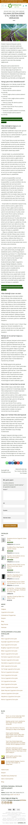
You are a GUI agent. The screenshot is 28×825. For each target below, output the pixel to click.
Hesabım (8, 812)
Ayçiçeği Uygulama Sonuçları (10, 641)
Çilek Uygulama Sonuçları (9, 666)
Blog (2, 621)
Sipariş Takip (10, 818)
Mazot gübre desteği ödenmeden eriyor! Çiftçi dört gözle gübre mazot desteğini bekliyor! (15, 735)
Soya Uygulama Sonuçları (9, 645)
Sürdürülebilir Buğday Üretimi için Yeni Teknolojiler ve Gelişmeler (15, 763)
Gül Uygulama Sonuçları (8, 681)
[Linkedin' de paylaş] (21, 463)
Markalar (3, 627)
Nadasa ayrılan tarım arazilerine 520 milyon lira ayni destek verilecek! (15, 722)
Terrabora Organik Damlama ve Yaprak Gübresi (14, 816)
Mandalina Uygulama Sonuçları (10, 663)
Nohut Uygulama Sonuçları (9, 699)
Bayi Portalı (4, 624)
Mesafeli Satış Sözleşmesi (9, 776)
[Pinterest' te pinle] (18, 463)
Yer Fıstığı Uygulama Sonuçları (10, 669)
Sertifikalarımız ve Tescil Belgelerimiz (14, 819)
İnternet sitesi (7, 517)
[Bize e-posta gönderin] (8, 802)
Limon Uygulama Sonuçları (9, 687)
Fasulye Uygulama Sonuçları (10, 660)
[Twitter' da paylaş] (12, 463)
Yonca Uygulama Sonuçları (9, 678)
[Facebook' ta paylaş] (9, 463)
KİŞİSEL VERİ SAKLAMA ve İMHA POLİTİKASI (14, 820)
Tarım (13, 11)
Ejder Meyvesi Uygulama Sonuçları (12, 690)
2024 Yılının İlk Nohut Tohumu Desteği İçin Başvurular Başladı (15, 728)
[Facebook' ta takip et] (2, 802)
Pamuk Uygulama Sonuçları (10, 672)
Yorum (5, 489)
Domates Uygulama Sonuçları (10, 657)
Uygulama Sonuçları (7, 612)
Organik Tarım (8, 11)
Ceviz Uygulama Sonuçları (9, 675)
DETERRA (23, 800)
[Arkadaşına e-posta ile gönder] (15, 463)
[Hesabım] (23, 5)
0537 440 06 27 (15, 794)
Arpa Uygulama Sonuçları (9, 684)
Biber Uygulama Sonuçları (9, 651)
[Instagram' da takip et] (5, 802)
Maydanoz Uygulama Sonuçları (10, 696)
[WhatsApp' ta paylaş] (7, 463)
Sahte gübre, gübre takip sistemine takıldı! (13, 756)
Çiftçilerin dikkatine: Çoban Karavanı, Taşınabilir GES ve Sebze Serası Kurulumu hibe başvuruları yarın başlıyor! (16, 750)
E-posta (5, 510)
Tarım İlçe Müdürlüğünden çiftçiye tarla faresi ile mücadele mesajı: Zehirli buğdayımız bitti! (15, 742)
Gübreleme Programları (8, 615)
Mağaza (3, 609)
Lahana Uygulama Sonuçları (10, 693)
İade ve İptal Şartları (7, 779)
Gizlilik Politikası (16, 812)
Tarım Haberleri (20, 11)
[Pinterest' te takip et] (11, 802)
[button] (2, 5)
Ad (4, 503)
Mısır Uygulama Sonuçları (9, 638)
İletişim (3, 618)
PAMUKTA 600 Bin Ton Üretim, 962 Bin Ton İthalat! (21, 471)
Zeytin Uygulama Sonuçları (9, 654)
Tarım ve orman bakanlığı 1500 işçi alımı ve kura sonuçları (15, 716)
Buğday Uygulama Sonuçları (10, 648)
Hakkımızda (5, 769)
